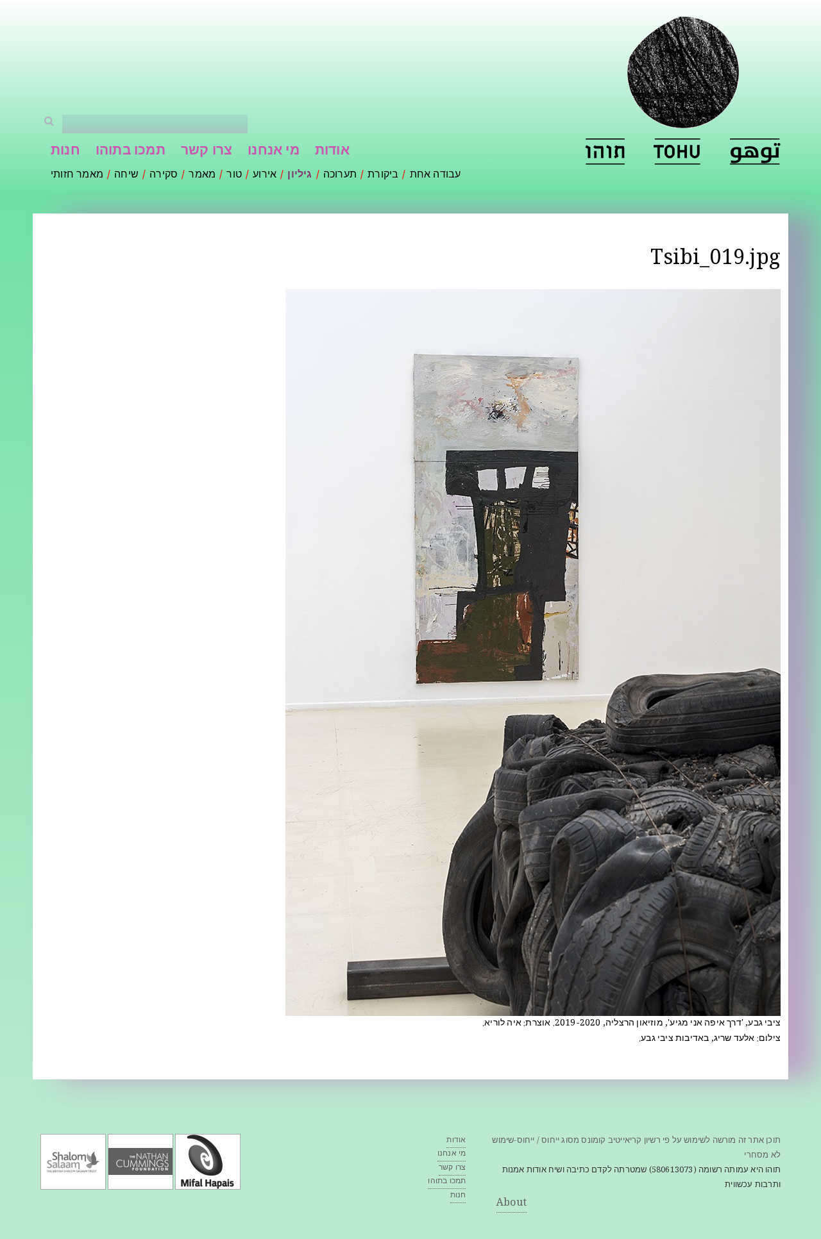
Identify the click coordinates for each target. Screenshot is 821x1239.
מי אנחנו (274, 151)
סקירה (163, 175)
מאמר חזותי (77, 175)
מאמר (202, 175)
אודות (332, 151)
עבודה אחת (435, 175)
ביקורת (383, 175)
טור (234, 175)
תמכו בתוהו (130, 151)
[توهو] (755, 151)
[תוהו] (605, 151)
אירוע (264, 175)
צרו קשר (206, 151)
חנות (65, 151)
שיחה (126, 175)
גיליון (299, 175)
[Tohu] (677, 151)
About (511, 1203)
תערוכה (340, 175)
